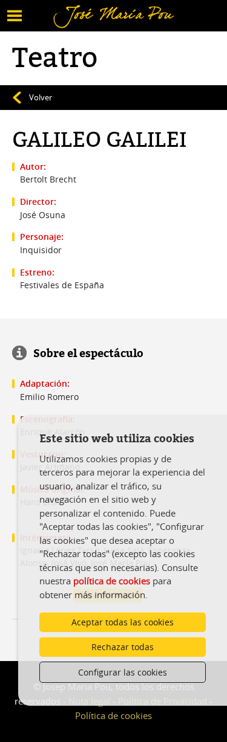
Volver (40, 97)
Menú (27, 8)
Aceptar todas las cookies (122, 622)
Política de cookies (113, 715)
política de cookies (111, 581)
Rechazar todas (122, 647)
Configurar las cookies (122, 672)
